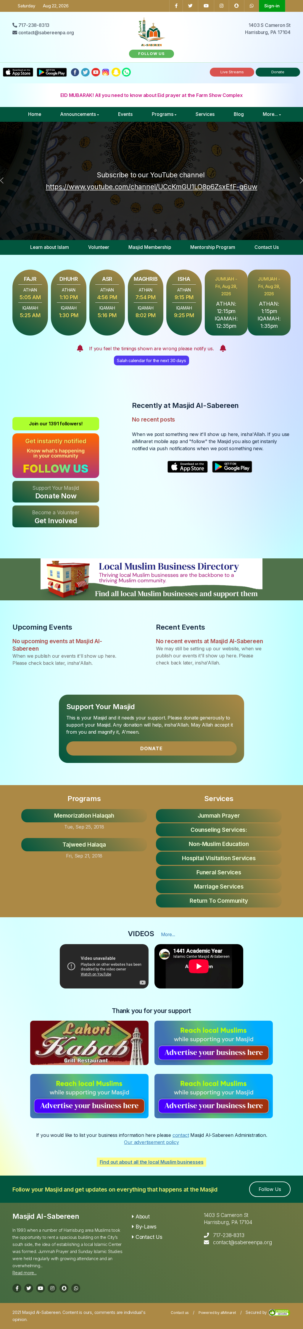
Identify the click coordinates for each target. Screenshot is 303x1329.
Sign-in (272, 6)
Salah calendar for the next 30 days (151, 360)
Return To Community (219, 900)
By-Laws (146, 1226)
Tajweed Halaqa (84, 844)
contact (181, 1135)
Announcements (78, 114)
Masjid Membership (149, 247)
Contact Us (266, 247)
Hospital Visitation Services (218, 858)
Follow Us (270, 1189)
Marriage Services (219, 886)
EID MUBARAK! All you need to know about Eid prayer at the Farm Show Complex (151, 95)
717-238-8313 (228, 1235)
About (143, 1216)
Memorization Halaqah (84, 815)
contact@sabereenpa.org (242, 1242)
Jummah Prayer (219, 815)
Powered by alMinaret (217, 1312)
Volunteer (98, 247)
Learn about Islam (49, 247)
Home (34, 114)
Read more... (24, 1272)
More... (270, 114)
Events (125, 114)
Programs (162, 114)
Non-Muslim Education (219, 843)
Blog (239, 114)
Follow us (151, 53)
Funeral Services (218, 872)
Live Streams (232, 71)
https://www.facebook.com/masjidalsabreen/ (217, 181)
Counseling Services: (219, 829)
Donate (277, 71)
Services (205, 114)
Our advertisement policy (151, 1142)
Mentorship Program (212, 247)
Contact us (180, 1312)
